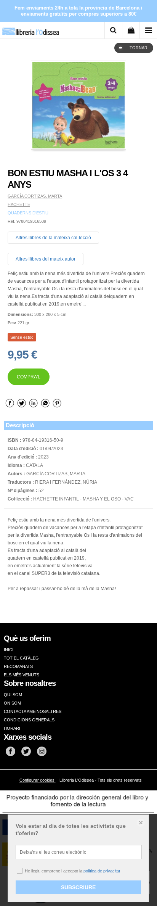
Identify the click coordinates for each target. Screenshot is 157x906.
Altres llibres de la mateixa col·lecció (53, 237)
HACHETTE (19, 204)
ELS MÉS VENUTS (21, 675)
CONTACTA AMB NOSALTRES (32, 711)
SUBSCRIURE (78, 887)
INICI (8, 649)
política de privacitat (101, 871)
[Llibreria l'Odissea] (30, 28)
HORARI (12, 728)
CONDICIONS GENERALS (29, 720)
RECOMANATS (18, 666)
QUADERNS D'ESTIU (28, 213)
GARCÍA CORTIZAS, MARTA (35, 196)
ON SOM (12, 703)
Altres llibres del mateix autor (45, 259)
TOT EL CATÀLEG (21, 658)
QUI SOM (13, 694)
